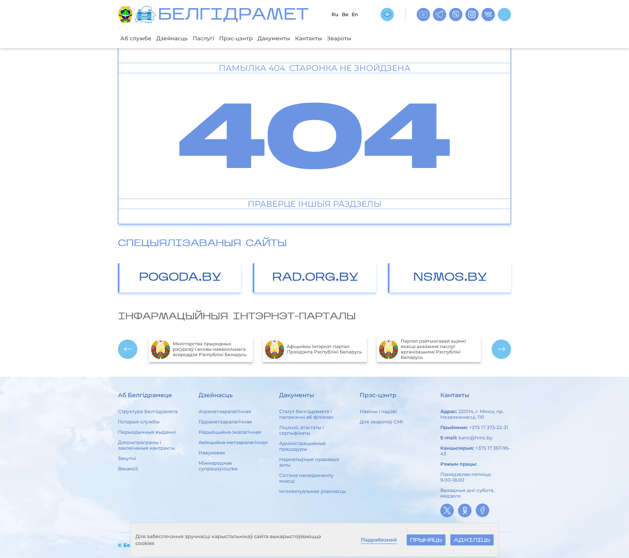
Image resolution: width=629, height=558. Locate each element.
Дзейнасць (172, 38)
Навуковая (212, 453)
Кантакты (308, 38)
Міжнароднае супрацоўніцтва (218, 466)
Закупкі (127, 458)
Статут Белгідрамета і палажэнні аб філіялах (306, 414)
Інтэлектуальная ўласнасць (312, 491)
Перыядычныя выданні (147, 432)
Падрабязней (379, 540)
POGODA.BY (180, 278)
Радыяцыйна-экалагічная (230, 432)
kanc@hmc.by (475, 438)
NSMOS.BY (450, 278)
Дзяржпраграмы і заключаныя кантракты (146, 445)
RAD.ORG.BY (315, 278)
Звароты (339, 38)
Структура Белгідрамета (148, 411)
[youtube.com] (423, 14)
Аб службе (135, 38)
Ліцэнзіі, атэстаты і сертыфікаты (301, 430)
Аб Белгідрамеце (145, 395)
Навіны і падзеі (378, 411)
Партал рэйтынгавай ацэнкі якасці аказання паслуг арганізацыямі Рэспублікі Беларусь (433, 349)
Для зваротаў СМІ (381, 422)
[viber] (455, 14)
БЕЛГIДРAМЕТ (233, 15)
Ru (335, 14)
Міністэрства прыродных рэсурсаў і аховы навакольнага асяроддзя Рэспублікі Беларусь (209, 349)
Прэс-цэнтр (236, 38)
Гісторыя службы (138, 422)
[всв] (387, 14)
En (355, 14)
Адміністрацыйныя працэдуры (302, 446)
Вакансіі (128, 469)
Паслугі (203, 38)
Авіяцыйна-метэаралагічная (233, 442)
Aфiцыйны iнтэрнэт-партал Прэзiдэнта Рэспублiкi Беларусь (324, 349)
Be (345, 14)
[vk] (488, 14)
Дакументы (273, 38)
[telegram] (439, 14)
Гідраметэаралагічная (225, 422)
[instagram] (472, 14)
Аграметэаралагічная (225, 411)
